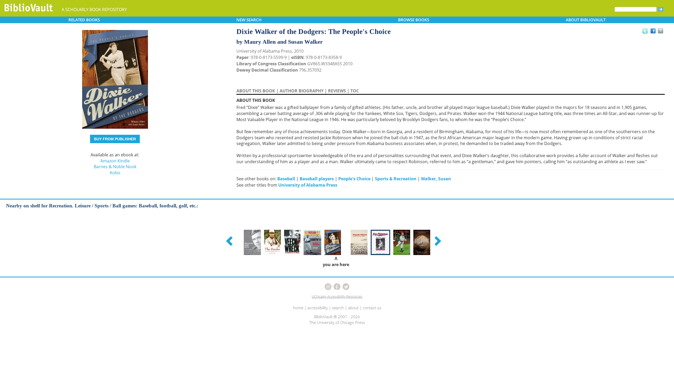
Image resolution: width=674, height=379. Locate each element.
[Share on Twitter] (645, 31)
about (353, 307)
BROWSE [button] (413, 19)
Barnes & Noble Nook (115, 166)
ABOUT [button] (586, 19)
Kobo (115, 173)
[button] (230, 241)
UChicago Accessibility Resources (337, 296)
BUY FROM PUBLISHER (115, 139)
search (338, 307)
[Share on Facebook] (654, 32)
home (298, 307)
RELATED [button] (84, 19)
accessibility (318, 307)
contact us (372, 307)
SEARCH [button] (248, 19)
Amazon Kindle (115, 161)
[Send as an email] (661, 31)
